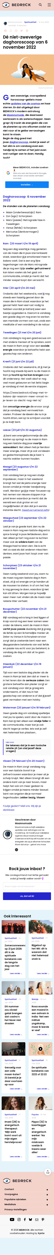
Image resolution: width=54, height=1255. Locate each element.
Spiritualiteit (30, 22)
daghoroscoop (18, 142)
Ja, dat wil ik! (27, 896)
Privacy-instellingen (15, 1209)
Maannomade (15, 22)
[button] (45, 1190)
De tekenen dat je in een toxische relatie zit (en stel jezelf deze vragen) (26, 748)
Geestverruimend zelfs (35, 510)
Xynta (41, 1233)
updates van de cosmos (25, 103)
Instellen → (27, 184)
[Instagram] (16, 850)
